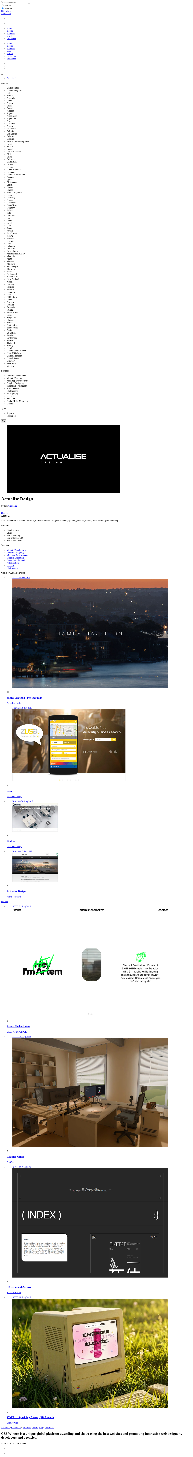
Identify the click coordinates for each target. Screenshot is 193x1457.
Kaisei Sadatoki (14, 1292)
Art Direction (13, 563)
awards (10, 31)
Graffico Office (15, 1156)
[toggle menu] (2, 74)
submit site (6, 13)
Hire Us (4, 513)
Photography (12, 568)
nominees (11, 33)
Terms (35, 1427)
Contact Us (16, 1427)
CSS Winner (6, 11)
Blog (41, 1427)
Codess (11, 840)
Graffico (10, 1162)
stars (9, 51)
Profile (8, 5)
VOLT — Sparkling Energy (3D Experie (30, 1417)
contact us (11, 56)
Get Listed (11, 78)
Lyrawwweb (12, 1423)
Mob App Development (17, 555)
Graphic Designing (15, 558)
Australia (12, 506)
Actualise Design (14, 703)
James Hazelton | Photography (24, 697)
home (9, 28)
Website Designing (15, 552)
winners (4, 901)
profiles (10, 36)
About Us (5, 1427)
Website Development (16, 550)
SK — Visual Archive (19, 1286)
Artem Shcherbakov (18, 1026)
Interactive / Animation (17, 560)
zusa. (10, 790)
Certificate (49, 1427)
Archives (27, 1427)
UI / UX (10, 565)
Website (8, 8)
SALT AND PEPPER (17, 1032)
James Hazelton (14, 896)
